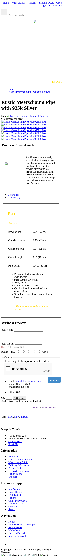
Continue (54, 380)
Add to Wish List (9, 401)
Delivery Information (19, 465)
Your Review (8, 343)
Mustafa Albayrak (17, 536)
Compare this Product (30, 401)
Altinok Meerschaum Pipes (28, 381)
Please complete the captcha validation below (26, 361)
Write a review (48, 407)
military (24, 416)
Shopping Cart (15, 503)
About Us (13, 456)
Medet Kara (14, 530)
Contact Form (15, 441)
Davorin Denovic (17, 533)
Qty (3, 397)
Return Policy (15, 474)
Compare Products (17, 500)
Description (13, 194)
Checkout (13, 506)
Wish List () (14, 495)
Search (11, 509)
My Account (14, 489)
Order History (15, 492)
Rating (4, 351)
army (16, 416)
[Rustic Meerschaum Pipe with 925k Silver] (29, 116)
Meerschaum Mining (18, 462)
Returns (12, 497)
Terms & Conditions (18, 471)
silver (10, 416)
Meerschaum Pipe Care (20, 459)
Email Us (13, 444)
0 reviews (35, 407)
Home (11, 521)
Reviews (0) (14, 197)
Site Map (12, 476)
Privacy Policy (15, 468)
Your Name (7, 329)
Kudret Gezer (15, 527)
